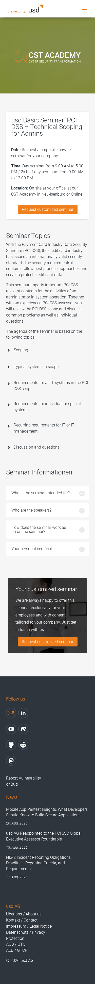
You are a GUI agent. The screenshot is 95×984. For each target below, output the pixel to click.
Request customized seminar (47, 209)
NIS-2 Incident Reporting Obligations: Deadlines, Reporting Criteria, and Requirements (38, 863)
